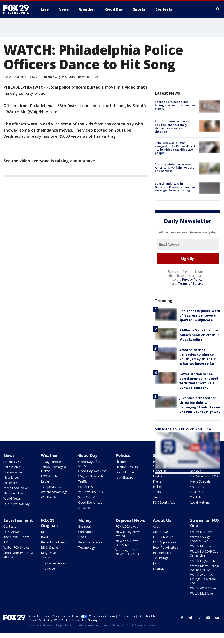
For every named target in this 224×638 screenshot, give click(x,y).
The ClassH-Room (16, 537)
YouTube (196, 497)
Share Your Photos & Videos (18, 555)
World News (12, 498)
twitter (190, 617)
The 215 (46, 558)
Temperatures (51, 487)
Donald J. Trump (127, 472)
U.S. (34, 77)
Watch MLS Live (201, 593)
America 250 (12, 462)
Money (84, 520)
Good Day (87, 455)
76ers (157, 492)
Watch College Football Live (200, 539)
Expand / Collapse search (217, 9)
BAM (44, 537)
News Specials (200, 481)
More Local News (16, 488)
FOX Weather (50, 476)
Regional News (130, 520)
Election (121, 462)
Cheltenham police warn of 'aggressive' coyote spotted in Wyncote (199, 315)
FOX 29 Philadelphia (16, 77)
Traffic (82, 481)
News (9, 455)
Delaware (10, 483)
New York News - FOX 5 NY (128, 543)
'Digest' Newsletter (91, 476)
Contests (10, 526)
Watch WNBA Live (203, 588)
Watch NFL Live (201, 532)
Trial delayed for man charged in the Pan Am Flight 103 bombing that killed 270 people (175, 148)
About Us (162, 520)
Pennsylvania (13, 472)
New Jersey (11, 477)
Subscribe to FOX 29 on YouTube (183, 429)
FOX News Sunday (17, 504)
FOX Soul (196, 492)
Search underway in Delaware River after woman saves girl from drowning (175, 187)
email (217, 617)
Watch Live (86, 487)
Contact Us (161, 532)
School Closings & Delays (53, 469)
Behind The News (53, 542)
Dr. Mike (84, 508)
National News (14, 493)
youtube (208, 617)
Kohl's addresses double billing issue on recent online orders (175, 105)
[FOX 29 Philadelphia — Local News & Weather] (18, 9)
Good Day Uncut (90, 502)
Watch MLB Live (201, 546)
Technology (86, 547)
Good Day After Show (89, 464)
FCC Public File (163, 537)
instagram (199, 617)
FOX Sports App (164, 502)
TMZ (7, 542)
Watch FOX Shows (17, 547)
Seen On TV (86, 497)
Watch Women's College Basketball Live (203, 579)
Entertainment (18, 520)
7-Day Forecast (52, 462)
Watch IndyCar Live (203, 561)
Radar (45, 481)
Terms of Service (190, 283)
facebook (182, 617)
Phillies (158, 487)
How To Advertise (165, 547)
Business (84, 526)
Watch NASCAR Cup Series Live (204, 553)
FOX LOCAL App (127, 526)
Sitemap (158, 568)
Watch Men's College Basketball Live (205, 568)
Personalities (162, 553)
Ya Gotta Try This (90, 492)
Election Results (127, 467)
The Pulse (48, 568)
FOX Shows (12, 532)
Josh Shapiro (124, 477)
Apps (156, 526)
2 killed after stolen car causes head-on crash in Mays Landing (199, 335)
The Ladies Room (53, 563)
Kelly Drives (49, 553)
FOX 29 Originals (49, 523)
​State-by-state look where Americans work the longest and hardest (174, 167)
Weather (49, 455)
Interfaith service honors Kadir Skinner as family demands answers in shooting (172, 126)
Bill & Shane (49, 547)
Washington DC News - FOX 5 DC (128, 552)
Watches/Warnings (54, 492)
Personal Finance (90, 542)
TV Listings (160, 558)
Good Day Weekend (92, 471)
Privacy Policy (192, 279)
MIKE (44, 532)
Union (157, 497)
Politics (123, 455)
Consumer (85, 532)
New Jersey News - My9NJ (129, 534)
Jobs (156, 563)
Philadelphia (12, 467)
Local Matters (200, 502)
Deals (82, 537)
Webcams (197, 487)
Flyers (157, 481)
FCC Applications (165, 542)
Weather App (50, 497)
